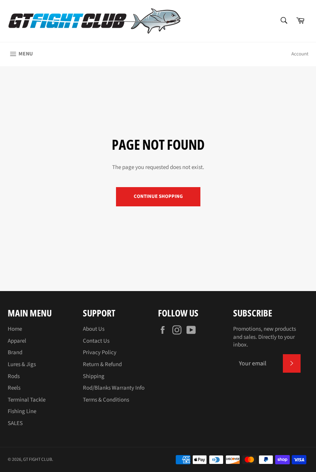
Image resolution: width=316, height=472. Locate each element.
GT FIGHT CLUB (37, 459)
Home (15, 329)
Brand (15, 352)
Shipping (93, 376)
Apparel (17, 341)
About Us (93, 329)
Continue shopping (158, 196)
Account (299, 53)
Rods (14, 376)
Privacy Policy (99, 352)
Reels (14, 388)
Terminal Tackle (26, 400)
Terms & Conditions (106, 400)
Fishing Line (22, 411)
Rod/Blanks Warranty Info (114, 388)
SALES (15, 423)
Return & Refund (102, 364)
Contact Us (96, 341)
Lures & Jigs (22, 364)
